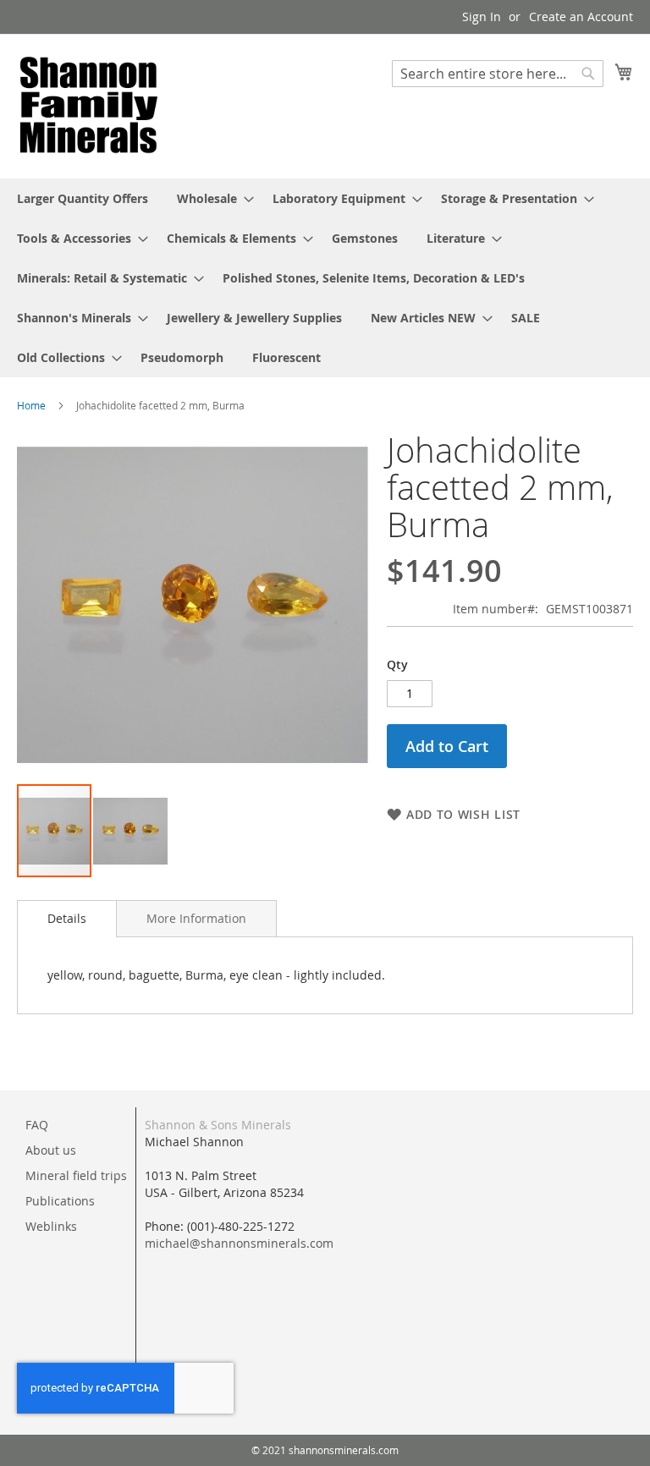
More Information (196, 918)
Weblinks (51, 1226)
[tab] (67, 918)
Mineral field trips (76, 1175)
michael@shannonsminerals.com (239, 1243)
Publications (60, 1201)
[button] (130, 830)
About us (50, 1150)
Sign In (481, 16)
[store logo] (89, 105)
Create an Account (581, 16)
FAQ (36, 1125)
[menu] (325, 277)
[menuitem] (82, 198)
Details (66, 918)
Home (31, 405)
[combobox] (497, 73)
